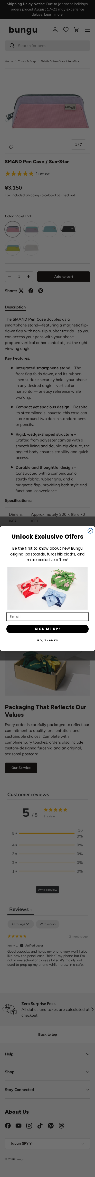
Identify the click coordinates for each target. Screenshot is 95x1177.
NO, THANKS (47, 640)
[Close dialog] (90, 530)
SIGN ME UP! (47, 628)
